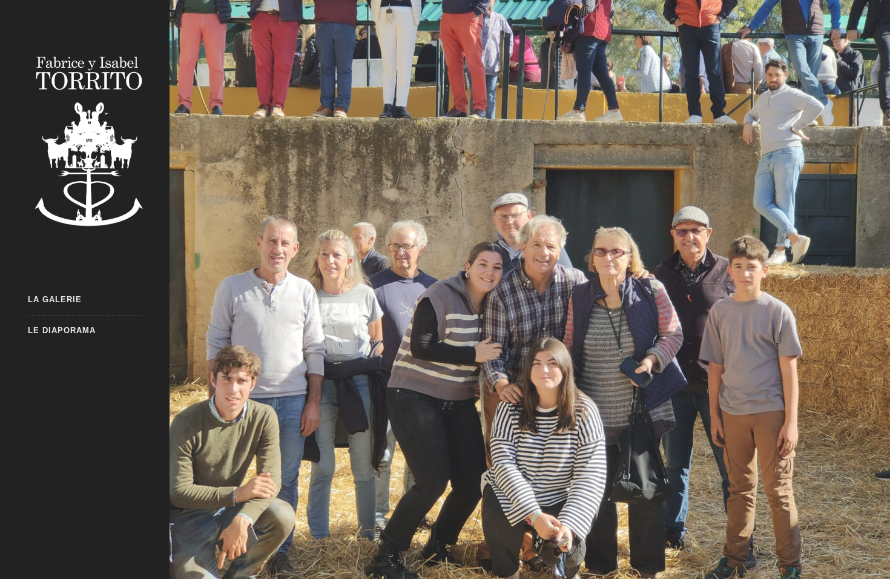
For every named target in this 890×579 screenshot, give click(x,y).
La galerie (55, 299)
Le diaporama (62, 330)
